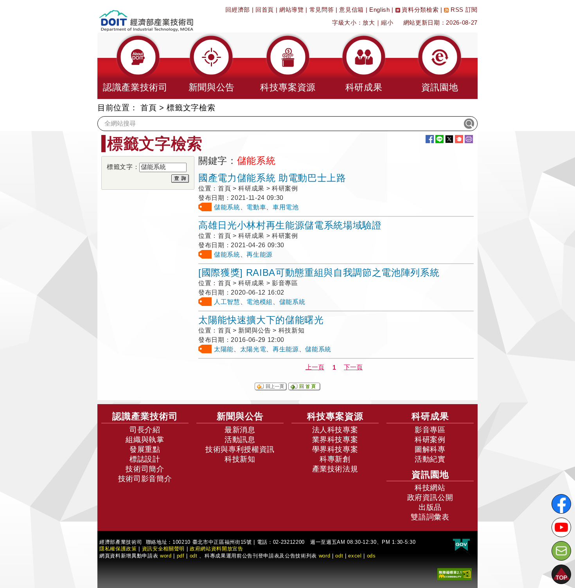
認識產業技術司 (145, 416)
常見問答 (321, 9)
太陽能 (224, 349)
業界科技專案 (335, 439)
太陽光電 (253, 349)
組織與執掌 (145, 439)
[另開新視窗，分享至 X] (449, 139)
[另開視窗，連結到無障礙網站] (454, 573)
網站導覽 (291, 9)
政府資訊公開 (430, 497)
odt (194, 556)
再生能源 (259, 254)
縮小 (387, 22)
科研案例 (430, 439)
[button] (135, 65)
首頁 (148, 107)
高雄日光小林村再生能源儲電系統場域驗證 (290, 225)
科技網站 (430, 488)
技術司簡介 (145, 469)
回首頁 (264, 9)
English (379, 9)
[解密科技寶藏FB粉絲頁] (561, 504)
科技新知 (240, 459)
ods (371, 556)
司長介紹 (144, 430)
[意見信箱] (561, 551)
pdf (181, 556)
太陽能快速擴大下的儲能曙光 (261, 320)
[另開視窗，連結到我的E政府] (461, 545)
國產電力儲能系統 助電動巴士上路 (272, 178)
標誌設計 (144, 459)
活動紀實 (430, 459)
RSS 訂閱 (463, 9)
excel (354, 556)
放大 (369, 22)
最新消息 (240, 430)
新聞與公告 (240, 416)
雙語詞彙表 (430, 517)
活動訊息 (240, 439)
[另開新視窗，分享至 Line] (439, 139)
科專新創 (335, 459)
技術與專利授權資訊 (240, 449)
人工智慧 (227, 301)
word (325, 556)
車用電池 (286, 207)
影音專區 (430, 430)
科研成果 (430, 416)
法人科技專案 (335, 430)
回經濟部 (237, 9)
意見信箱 (351, 9)
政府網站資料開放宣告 (216, 549)
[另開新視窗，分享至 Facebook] (430, 139)
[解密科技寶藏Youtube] (561, 527)
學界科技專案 (335, 449)
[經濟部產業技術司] (146, 16)
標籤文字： (123, 167)
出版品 (430, 507)
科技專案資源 (335, 416)
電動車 (256, 207)
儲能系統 (227, 207)
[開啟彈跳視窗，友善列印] (469, 139)
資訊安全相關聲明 (163, 549)
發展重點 (144, 449)
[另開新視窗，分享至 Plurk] (459, 139)
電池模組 (259, 301)
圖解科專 (430, 449)
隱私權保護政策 (118, 549)
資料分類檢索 (419, 9)
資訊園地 (430, 474)
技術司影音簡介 (145, 479)
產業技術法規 (335, 469)
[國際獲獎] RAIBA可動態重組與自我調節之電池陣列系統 (318, 272)
